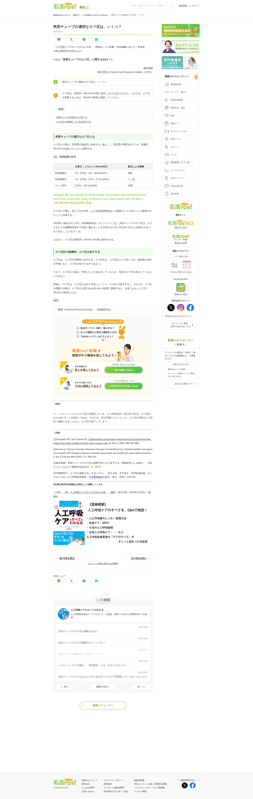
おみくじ (175, 147)
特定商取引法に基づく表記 (116, 791)
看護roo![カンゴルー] (61, 15)
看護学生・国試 (178, 108)
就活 (173, 115)
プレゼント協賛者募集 (114, 787)
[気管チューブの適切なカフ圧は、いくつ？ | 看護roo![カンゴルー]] (96, 39)
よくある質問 (88, 787)
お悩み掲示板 (177, 186)
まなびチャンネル (179, 131)
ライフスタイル (178, 170)
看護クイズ (176, 139)
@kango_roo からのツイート (178, 316)
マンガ (174, 154)
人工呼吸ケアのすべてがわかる (95, 15)
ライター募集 (140, 791)
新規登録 (183, 6)
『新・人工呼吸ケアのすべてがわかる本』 (85, 492)
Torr (89, 166)
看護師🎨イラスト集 (180, 162)
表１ (104, 144)
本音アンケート (178, 178)
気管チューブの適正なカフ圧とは (71, 117)
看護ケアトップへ (103, 705)
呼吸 (62, 47)
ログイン (196, 6)
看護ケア (76, 15)
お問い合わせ (88, 791)
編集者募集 (139, 780)
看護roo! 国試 (181, 294)
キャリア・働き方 (179, 92)
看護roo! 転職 (181, 243)
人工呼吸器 (96, 211)
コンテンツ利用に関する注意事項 (103, 563)
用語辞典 (175, 194)
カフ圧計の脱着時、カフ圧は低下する (73, 122)
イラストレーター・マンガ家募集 (149, 787)
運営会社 (86, 784)
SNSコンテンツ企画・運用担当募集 (150, 784)
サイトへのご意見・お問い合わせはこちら (180, 325)
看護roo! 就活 (181, 227)
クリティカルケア (62, 467)
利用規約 (108, 784)
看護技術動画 (177, 100)
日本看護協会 (96, 477)
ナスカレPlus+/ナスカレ (181, 271)
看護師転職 (176, 84)
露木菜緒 (148, 68)
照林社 (73, 484)
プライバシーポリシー (114, 780)
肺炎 (109, 211)
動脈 (83, 144)
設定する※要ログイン (184, 384)
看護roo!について (90, 780)
